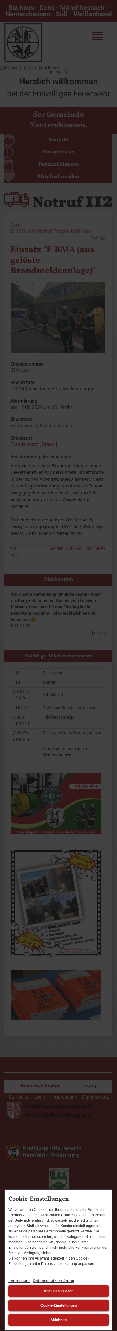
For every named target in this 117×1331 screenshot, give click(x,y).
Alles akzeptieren (59, 1291)
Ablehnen (58, 1320)
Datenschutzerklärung (53, 1280)
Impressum (19, 1280)
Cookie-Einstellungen (58, 1305)
